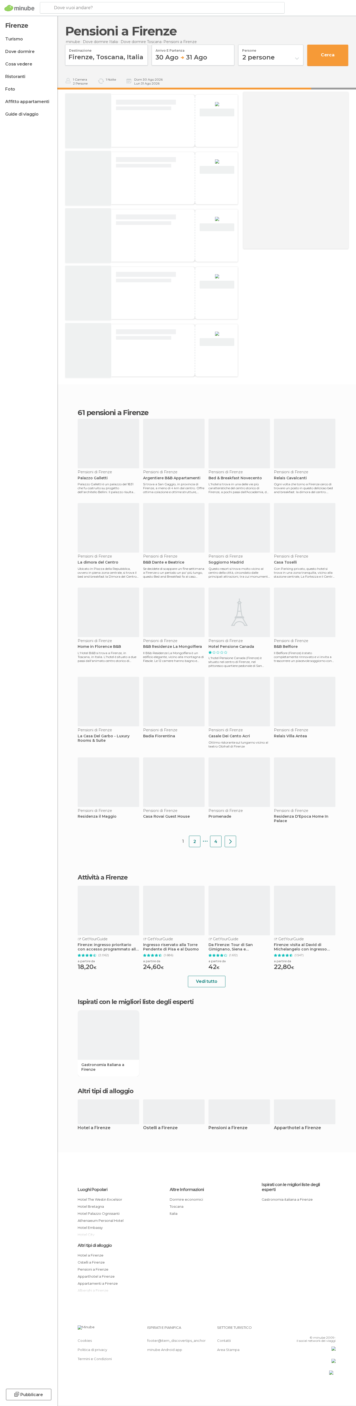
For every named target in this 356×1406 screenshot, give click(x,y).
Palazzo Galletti (93, 478)
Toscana (176, 1206)
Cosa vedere (18, 64)
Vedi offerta (217, 113)
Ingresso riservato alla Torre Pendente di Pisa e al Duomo (171, 947)
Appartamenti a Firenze (98, 1283)
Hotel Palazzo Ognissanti (99, 1213)
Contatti (224, 1340)
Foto (10, 89)
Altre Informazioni (187, 1189)
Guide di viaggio (22, 114)
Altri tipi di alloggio (95, 1245)
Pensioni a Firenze (228, 1128)
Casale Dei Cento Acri (229, 736)
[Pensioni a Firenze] (230, 841)
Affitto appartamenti (27, 101)
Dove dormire (20, 51)
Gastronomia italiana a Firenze (102, 1067)
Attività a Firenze (102, 877)
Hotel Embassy (90, 1227)
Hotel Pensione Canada (231, 646)
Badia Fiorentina (159, 736)
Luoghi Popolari (92, 1189)
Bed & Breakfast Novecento (235, 478)
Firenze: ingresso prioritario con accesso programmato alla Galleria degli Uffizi (108, 947)
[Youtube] (332, 1329)
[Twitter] (314, 1329)
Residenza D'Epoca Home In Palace (301, 818)
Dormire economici (186, 1199)
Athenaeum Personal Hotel (101, 1220)
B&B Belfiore (286, 646)
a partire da (86, 961)
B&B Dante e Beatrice (163, 562)
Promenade (219, 816)
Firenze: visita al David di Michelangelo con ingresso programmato (300, 947)
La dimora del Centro (98, 562)
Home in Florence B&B (99, 646)
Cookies (85, 1340)
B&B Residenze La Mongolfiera (172, 646)
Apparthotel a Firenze (297, 1128)
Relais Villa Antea (290, 736)
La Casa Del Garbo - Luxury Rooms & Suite (104, 738)
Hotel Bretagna (91, 1206)
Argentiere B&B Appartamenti (171, 478)
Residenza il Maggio (97, 816)
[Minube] (19, 8)
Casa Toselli (285, 562)
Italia (173, 1213)
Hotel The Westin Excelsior (100, 1199)
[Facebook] (306, 1329)
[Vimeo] (323, 1329)
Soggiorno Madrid (226, 562)
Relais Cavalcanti (290, 478)
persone (261, 57)
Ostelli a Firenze (160, 1128)
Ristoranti (15, 76)
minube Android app (164, 1350)
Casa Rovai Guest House (166, 816)
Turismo (14, 39)
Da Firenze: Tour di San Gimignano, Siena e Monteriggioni (230, 947)
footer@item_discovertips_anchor (176, 1340)
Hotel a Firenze (94, 1128)
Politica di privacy (92, 1350)
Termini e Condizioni (95, 1359)
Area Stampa (228, 1350)
